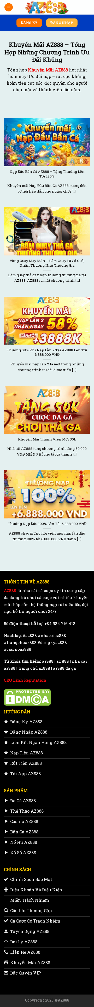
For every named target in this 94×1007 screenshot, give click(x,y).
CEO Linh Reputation (25, 680)
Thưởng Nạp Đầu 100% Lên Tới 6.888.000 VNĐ (47, 524)
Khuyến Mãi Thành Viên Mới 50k (47, 439)
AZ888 (10, 590)
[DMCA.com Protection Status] (27, 696)
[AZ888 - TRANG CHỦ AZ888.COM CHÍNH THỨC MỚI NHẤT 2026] (47, 7)
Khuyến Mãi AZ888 (48, 70)
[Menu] (8, 7)
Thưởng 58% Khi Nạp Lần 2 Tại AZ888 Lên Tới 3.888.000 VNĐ (47, 352)
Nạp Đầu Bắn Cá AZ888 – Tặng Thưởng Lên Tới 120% (47, 174)
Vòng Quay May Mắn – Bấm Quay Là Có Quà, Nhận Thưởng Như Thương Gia (47, 263)
